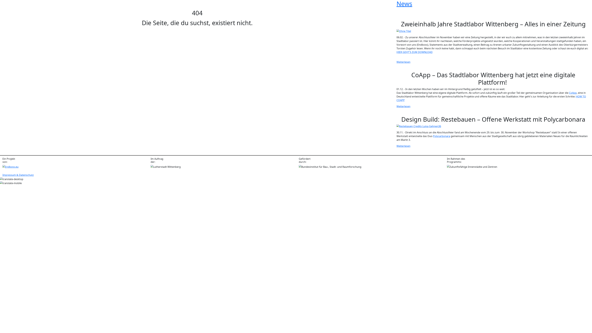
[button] (6, 6)
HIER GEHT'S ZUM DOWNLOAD (415, 52)
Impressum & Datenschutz (18, 175)
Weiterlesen (403, 62)
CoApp (573, 93)
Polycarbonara (441, 136)
